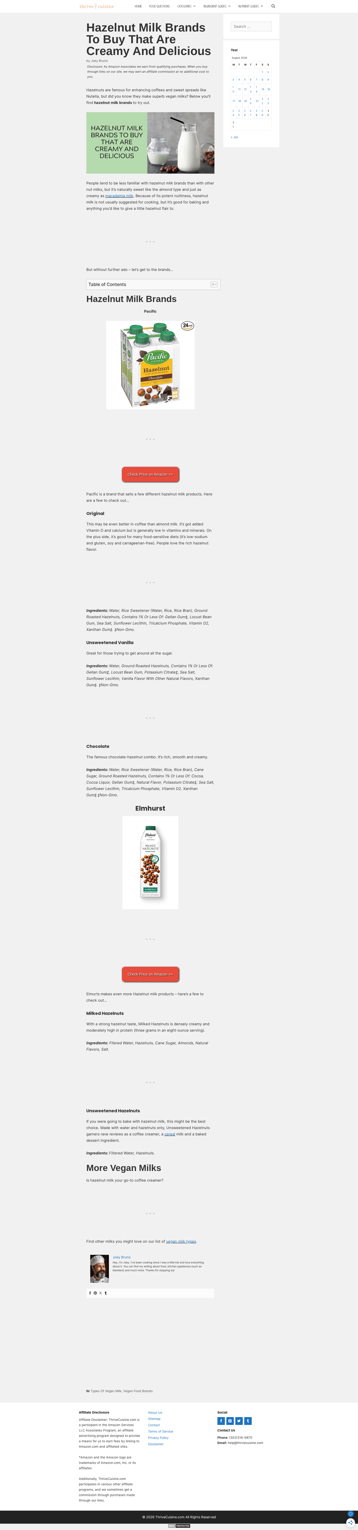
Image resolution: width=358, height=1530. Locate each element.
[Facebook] (90, 1293)
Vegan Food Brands (138, 1391)
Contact (154, 1425)
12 (245, 89)
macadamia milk (119, 196)
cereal (169, 1134)
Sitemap (154, 1419)
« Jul (234, 137)
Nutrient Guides (248, 6)
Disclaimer (156, 1444)
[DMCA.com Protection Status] (179, 1527)
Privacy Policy (158, 1438)
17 (234, 100)
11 (239, 89)
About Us (155, 1412)
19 (245, 100)
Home (138, 6)
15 (263, 89)
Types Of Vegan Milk (106, 1391)
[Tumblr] (105, 1293)
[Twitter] (100, 1293)
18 (239, 100)
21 (257, 100)
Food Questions (159, 6)
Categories (184, 6)
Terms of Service (160, 1431)
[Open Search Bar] (273, 6)
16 (268, 89)
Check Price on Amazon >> (150, 474)
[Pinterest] (95, 1293)
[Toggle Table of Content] (212, 284)
